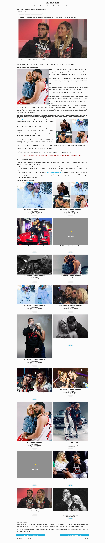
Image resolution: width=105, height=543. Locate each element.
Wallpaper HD (27, 13)
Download (34, 215)
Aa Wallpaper (40, 13)
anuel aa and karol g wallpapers (54, 172)
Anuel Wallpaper (33, 13)
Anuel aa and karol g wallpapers (24, 119)
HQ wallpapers (21, 13)
